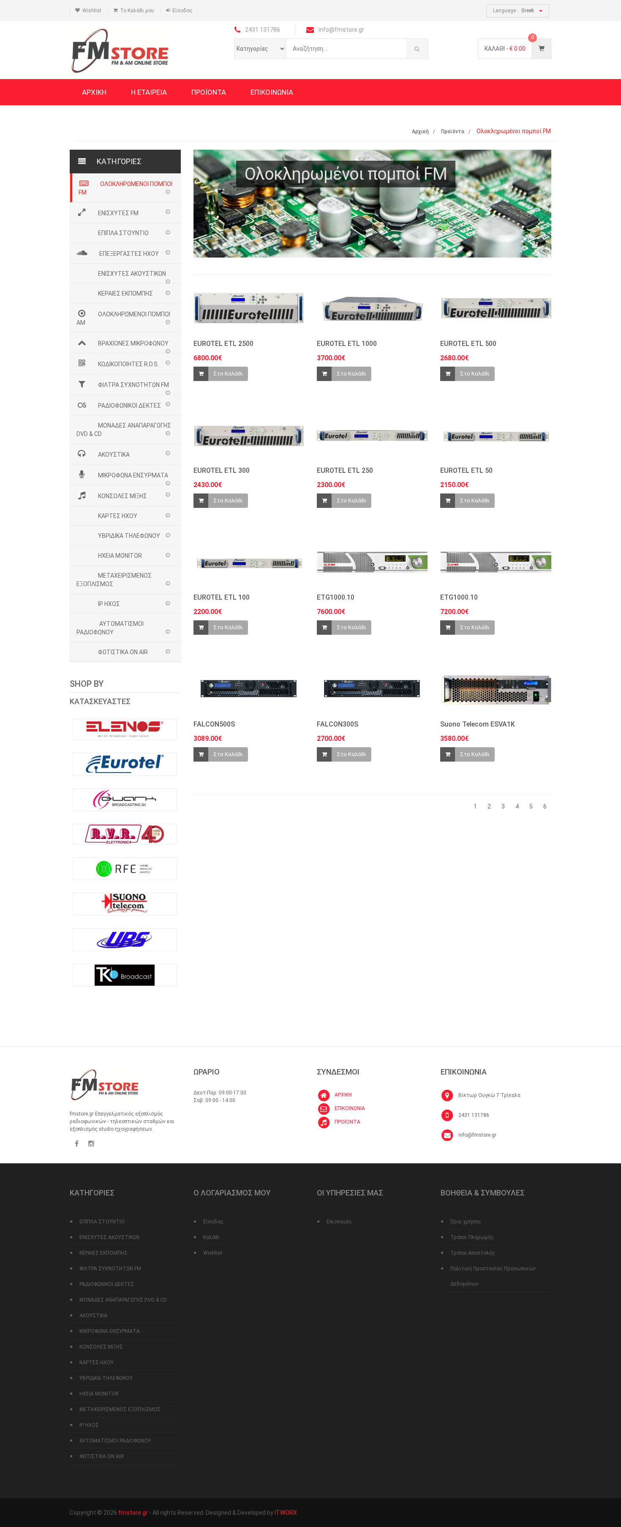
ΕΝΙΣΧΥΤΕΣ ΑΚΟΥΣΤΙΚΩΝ (132, 273)
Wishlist (91, 11)
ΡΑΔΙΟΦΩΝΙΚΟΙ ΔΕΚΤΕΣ (129, 405)
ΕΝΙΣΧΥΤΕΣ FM (118, 213)
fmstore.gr (133, 1512)
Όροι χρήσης (465, 1222)
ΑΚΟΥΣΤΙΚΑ (114, 454)
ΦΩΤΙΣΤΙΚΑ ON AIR (123, 652)
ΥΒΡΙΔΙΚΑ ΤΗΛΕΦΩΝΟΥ (129, 535)
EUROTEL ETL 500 (468, 344)
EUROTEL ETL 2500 (223, 344)
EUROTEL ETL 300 (221, 470)
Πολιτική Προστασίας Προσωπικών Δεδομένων (493, 1276)
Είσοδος (182, 11)
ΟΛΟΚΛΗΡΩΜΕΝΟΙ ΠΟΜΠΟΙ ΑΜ (123, 318)
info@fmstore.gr (477, 1135)
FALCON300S (337, 724)
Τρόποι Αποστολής (472, 1253)
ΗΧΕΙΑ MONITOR (120, 555)
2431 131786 (473, 1115)
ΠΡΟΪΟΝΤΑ (208, 92)
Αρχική (420, 131)
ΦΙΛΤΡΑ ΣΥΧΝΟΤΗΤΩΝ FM (133, 384)
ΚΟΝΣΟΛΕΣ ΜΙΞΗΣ (122, 496)
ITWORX (286, 1512)
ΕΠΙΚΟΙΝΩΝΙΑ (272, 92)
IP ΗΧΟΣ (109, 603)
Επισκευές (339, 1222)
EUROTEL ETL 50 (466, 470)
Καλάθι (211, 1237)
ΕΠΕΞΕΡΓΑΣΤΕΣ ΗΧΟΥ (128, 253)
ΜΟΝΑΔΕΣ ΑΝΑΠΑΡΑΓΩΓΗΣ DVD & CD (123, 429)
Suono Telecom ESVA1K (477, 724)
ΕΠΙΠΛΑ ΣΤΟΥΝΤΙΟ (123, 233)
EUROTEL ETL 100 (221, 597)
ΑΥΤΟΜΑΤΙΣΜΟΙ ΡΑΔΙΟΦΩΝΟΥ (110, 628)
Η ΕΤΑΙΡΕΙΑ (149, 92)
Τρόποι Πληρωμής (472, 1237)
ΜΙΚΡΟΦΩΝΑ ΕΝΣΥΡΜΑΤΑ (133, 475)
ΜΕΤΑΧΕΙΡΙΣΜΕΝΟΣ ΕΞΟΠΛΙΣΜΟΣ (114, 579)
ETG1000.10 (335, 597)
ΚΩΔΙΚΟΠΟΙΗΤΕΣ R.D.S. (128, 364)
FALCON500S (214, 724)
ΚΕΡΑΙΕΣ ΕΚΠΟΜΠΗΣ (125, 293)
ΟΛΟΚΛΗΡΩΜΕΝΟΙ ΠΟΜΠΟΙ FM (125, 188)
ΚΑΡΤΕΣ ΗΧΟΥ (117, 516)
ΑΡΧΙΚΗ (94, 92)
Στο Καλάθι (228, 373)
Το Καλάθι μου (137, 11)
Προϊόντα (452, 131)
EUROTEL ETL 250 (345, 470)
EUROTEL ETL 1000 (347, 344)
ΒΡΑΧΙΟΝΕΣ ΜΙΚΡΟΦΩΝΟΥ (133, 343)
